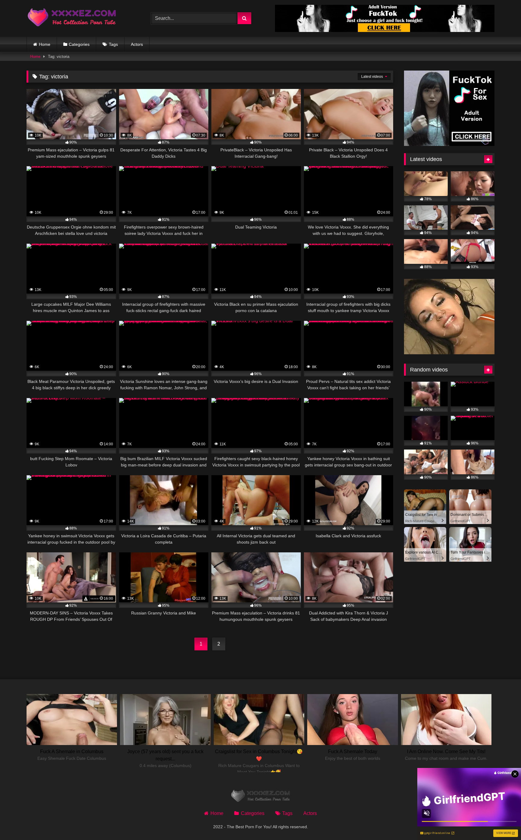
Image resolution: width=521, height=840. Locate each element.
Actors (137, 44)
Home (44, 44)
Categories (79, 44)
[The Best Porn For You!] (72, 18)
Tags (113, 44)
